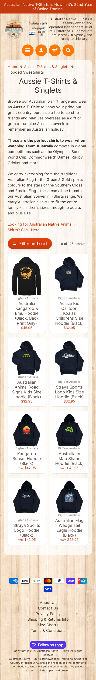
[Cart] (55, 50)
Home (13, 66)
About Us (48, 602)
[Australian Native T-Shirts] (26, 29)
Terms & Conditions (48, 630)
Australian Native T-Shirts (53, 651)
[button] (30, 243)
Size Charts (48, 624)
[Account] (41, 50)
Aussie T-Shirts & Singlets (46, 66)
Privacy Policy (48, 613)
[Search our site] (68, 50)
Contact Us (48, 608)
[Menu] (28, 50)
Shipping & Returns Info (48, 619)
